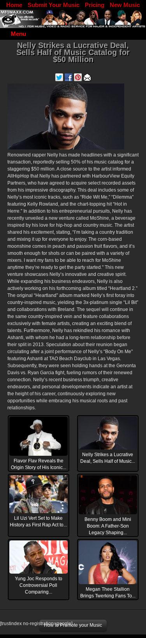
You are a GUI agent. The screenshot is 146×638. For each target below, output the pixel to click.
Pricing (94, 5)
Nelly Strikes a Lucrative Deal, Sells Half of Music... (107, 458)
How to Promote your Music (73, 625)
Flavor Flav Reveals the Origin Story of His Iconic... (38, 464)
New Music (125, 5)
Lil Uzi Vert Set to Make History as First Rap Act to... (38, 521)
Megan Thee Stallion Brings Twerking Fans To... (107, 592)
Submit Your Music (53, 5)
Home (14, 5)
